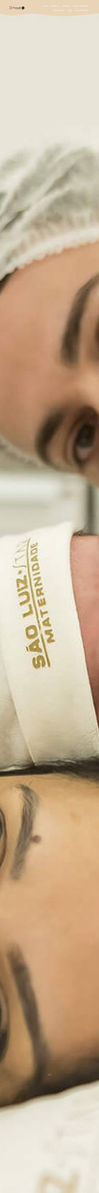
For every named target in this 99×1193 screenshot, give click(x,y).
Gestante (66, 6)
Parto (45, 6)
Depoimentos (58, 10)
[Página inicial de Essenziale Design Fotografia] (23, 8)
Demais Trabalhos (81, 6)
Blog (70, 10)
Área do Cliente (82, 10)
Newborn (55, 6)
